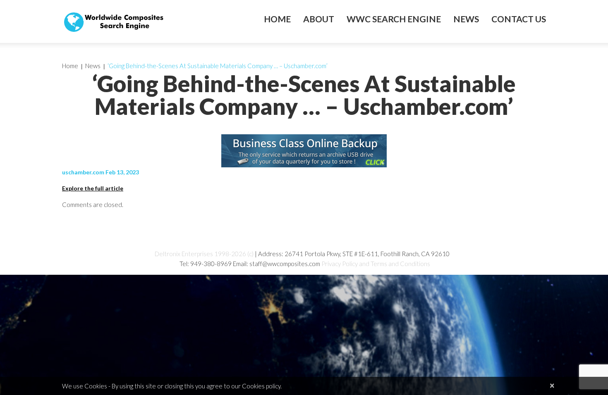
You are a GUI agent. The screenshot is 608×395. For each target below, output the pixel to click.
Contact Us (518, 19)
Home (277, 19)
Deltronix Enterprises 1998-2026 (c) (204, 253)
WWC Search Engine (394, 19)
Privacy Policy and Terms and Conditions (375, 263)
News (466, 19)
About (318, 19)
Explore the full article (92, 188)
